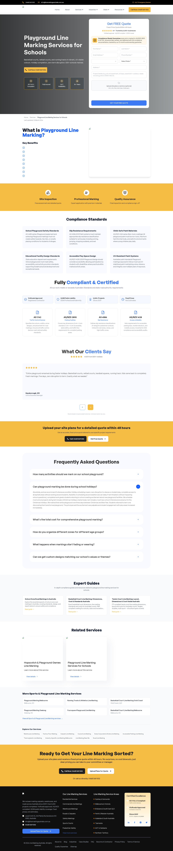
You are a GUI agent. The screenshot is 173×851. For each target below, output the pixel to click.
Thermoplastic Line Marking (33, 738)
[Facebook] (135, 822)
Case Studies (84, 842)
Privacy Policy (120, 842)
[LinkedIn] (129, 822)
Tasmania (99, 823)
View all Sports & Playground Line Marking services (42, 718)
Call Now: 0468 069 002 (140, 10)
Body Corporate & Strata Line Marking (106, 734)
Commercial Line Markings (72, 804)
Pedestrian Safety (69, 828)
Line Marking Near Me (83, 738)
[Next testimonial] (90, 407)
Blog (65, 842)
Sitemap (73, 847)
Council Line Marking (84, 734)
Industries (92, 10)
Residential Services (70, 799)
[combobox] (104, 61)
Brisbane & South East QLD (105, 809)
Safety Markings (68, 818)
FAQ (92, 842)
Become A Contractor (104, 842)
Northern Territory (101, 833)
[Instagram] (141, 822)
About (67, 10)
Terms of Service (133, 842)
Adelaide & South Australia (104, 818)
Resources (118, 10)
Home (57, 10)
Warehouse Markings (70, 809)
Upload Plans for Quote (99, 771)
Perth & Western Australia (104, 814)
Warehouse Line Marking (32, 734)
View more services (70, 833)
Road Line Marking (99, 738)
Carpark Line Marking (67, 734)
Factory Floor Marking (50, 734)
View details (31, 677)
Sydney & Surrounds (102, 799)
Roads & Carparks (69, 814)
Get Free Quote (97, 439)
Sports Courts (68, 823)
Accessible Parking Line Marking (133, 734)
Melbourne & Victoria (102, 804)
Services (78, 10)
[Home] (36, 9)
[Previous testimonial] (82, 407)
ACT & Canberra (101, 828)
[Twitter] (147, 822)
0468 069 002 (30, 2)
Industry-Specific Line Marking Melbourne (58, 738)
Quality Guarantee (61, 847)
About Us (58, 842)
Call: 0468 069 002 (77, 439)
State (105, 10)
